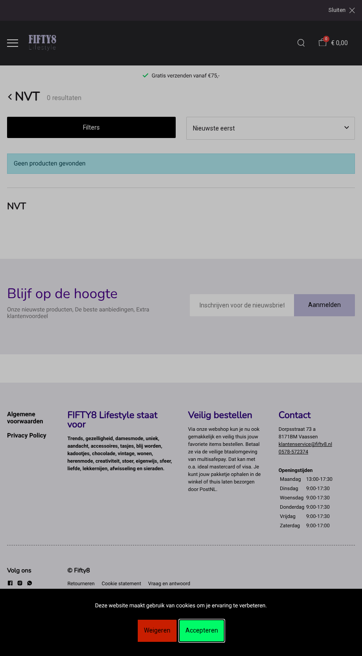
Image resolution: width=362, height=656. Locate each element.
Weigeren (157, 630)
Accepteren (201, 630)
